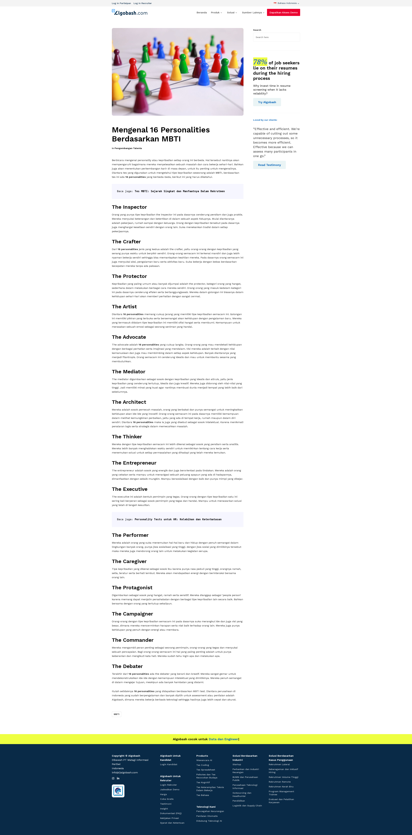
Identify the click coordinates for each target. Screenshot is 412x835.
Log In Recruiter (143, 3)
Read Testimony (269, 165)
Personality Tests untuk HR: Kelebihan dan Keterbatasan (178, 519)
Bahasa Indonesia (287, 3)
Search (257, 30)
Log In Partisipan (121, 3)
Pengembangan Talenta (128, 148)
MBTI (219, 172)
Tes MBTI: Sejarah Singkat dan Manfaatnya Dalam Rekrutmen (180, 191)
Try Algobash (267, 102)
